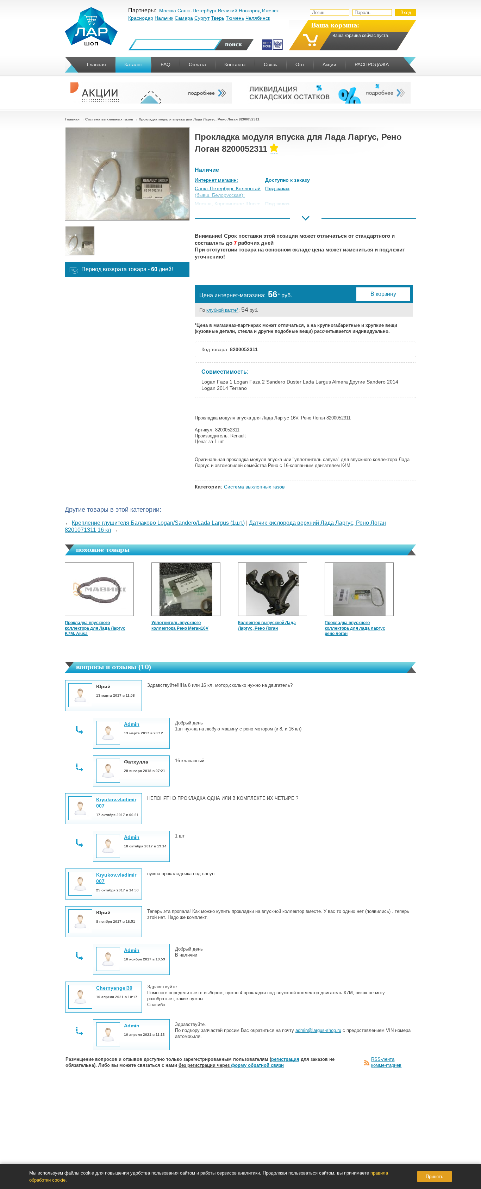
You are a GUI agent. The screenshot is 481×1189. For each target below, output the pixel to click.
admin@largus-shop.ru (318, 1030)
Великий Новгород (239, 10)
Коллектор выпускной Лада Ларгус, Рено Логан (267, 625)
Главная (72, 119)
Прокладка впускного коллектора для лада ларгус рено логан (355, 628)
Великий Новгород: (217, 220)
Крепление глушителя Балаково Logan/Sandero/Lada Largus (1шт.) (158, 523)
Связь (270, 64)
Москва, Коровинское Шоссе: (228, 203)
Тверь (217, 18)
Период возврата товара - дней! (127, 269)
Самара (184, 18)
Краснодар (140, 18)
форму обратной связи (257, 1065)
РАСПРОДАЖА (372, 64)
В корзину (383, 294)
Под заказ (277, 188)
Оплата (197, 64)
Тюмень (235, 18)
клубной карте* (222, 310)
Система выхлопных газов (109, 119)
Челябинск (257, 18)
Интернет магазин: (216, 180)
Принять (434, 1176)
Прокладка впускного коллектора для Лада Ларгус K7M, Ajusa (95, 628)
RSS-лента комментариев (386, 1062)
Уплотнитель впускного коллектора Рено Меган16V (179, 625)
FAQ (165, 64)
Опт (299, 64)
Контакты (234, 64)
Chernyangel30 (114, 988)
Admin (131, 724)
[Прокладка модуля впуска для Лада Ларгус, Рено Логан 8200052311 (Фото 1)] (79, 240)
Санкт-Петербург (197, 10)
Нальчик (164, 18)
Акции (329, 64)
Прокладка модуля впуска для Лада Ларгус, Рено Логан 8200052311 (199, 119)
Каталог (133, 64)
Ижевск (270, 10)
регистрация (285, 1059)
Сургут (202, 18)
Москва (167, 10)
